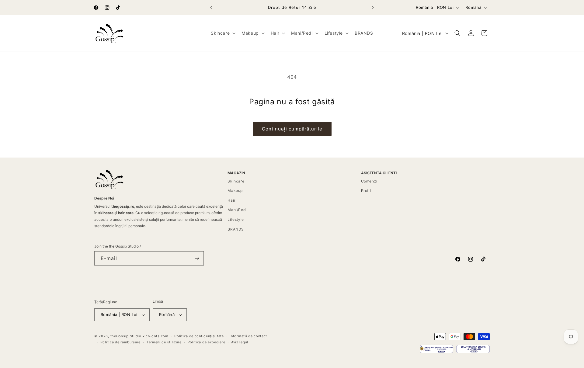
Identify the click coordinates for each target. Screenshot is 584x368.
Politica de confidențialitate (199, 336)
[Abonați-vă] (196, 258)
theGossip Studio (125, 336)
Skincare (236, 181)
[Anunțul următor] (373, 7)
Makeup (235, 190)
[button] (222, 33)
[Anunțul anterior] (211, 7)
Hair (231, 200)
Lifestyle (236, 219)
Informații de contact (248, 336)
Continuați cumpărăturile (292, 129)
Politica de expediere (206, 342)
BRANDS (236, 229)
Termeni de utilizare (164, 342)
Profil (366, 190)
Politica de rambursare (120, 342)
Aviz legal (239, 342)
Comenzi (369, 181)
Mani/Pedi (237, 209)
